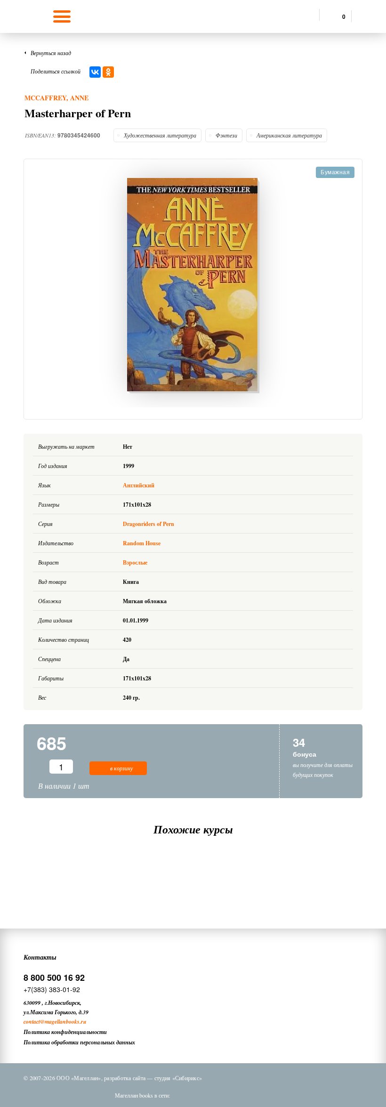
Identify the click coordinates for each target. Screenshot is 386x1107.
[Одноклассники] (108, 72)
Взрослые (135, 562)
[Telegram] (236, 1095)
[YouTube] (260, 1095)
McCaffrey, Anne (56, 98)
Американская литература (289, 135)
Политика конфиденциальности (65, 1032)
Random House (142, 543)
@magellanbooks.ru (63, 1022)
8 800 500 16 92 (54, 977)
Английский (139, 485)
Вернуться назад (51, 53)
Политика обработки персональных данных (79, 1042)
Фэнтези (226, 135)
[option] (193, 285)
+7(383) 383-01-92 (52, 989)
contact (32, 1022)
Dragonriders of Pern (148, 524)
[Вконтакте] (187, 1095)
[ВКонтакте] (95, 72)
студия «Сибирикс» (178, 1078)
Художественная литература (160, 135)
